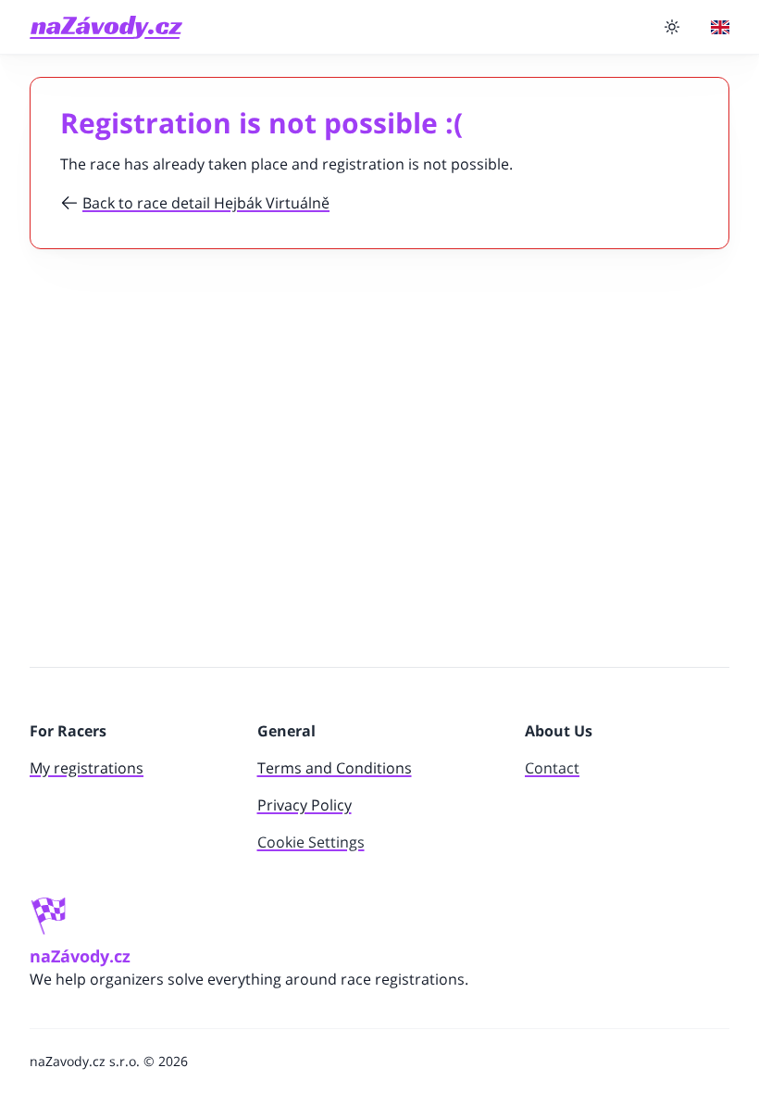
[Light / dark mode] (672, 27)
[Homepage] (106, 27)
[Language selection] (720, 27)
